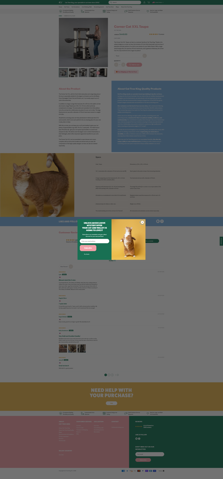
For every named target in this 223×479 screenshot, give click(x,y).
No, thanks (86, 254)
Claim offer (88, 248)
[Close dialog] (142, 222)
